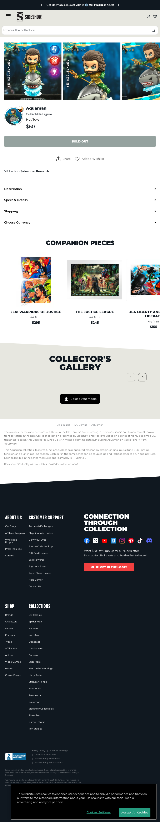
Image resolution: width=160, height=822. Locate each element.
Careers (9, 555)
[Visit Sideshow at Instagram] (122, 540)
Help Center (35, 579)
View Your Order (38, 539)
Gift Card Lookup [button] (38, 553)
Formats (10, 635)
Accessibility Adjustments (49, 762)
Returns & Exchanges (40, 526)
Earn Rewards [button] (36, 559)
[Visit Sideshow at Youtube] (104, 540)
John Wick (35, 688)
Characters (11, 621)
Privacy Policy (38, 750)
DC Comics (80, 424)
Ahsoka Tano (36, 648)
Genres (9, 628)
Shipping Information (41, 533)
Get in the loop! (113, 567)
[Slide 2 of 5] (91, 71)
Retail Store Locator (40, 573)
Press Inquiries (13, 548)
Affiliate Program (15, 533)
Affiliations (11, 648)
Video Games (13, 661)
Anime (9, 655)
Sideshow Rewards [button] (34, 171)
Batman (33, 628)
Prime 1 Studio (37, 722)
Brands (9, 614)
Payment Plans (37, 566)
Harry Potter (35, 675)
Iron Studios (35, 728)
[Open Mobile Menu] (8, 16)
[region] (84, 802)
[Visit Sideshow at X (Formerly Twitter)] (96, 541)
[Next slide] (119, 5)
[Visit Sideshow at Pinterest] (131, 540)
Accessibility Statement (47, 758)
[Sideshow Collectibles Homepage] (29, 17)
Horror (8, 668)
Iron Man (34, 635)
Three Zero (35, 715)
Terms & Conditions (45, 754)
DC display (23, 464)
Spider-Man (35, 621)
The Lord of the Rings (41, 668)
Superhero (35, 661)
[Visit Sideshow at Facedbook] (87, 540)
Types (8, 641)
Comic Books (12, 675)
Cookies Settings (59, 750)
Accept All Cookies (134, 812)
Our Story (10, 526)
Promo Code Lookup (40, 546)
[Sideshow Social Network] (113, 540)
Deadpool (34, 641)
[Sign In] (148, 16)
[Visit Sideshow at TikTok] (140, 540)
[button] (89, 159)
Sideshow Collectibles (41, 708)
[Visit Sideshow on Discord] (149, 540)
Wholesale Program (11, 541)
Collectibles (63, 424)
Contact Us (35, 586)
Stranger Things (38, 681)
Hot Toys (32, 119)
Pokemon (34, 702)
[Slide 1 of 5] (32, 71)
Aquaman (97, 424)
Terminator (35, 695)
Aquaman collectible (22, 449)
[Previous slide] (41, 5)
